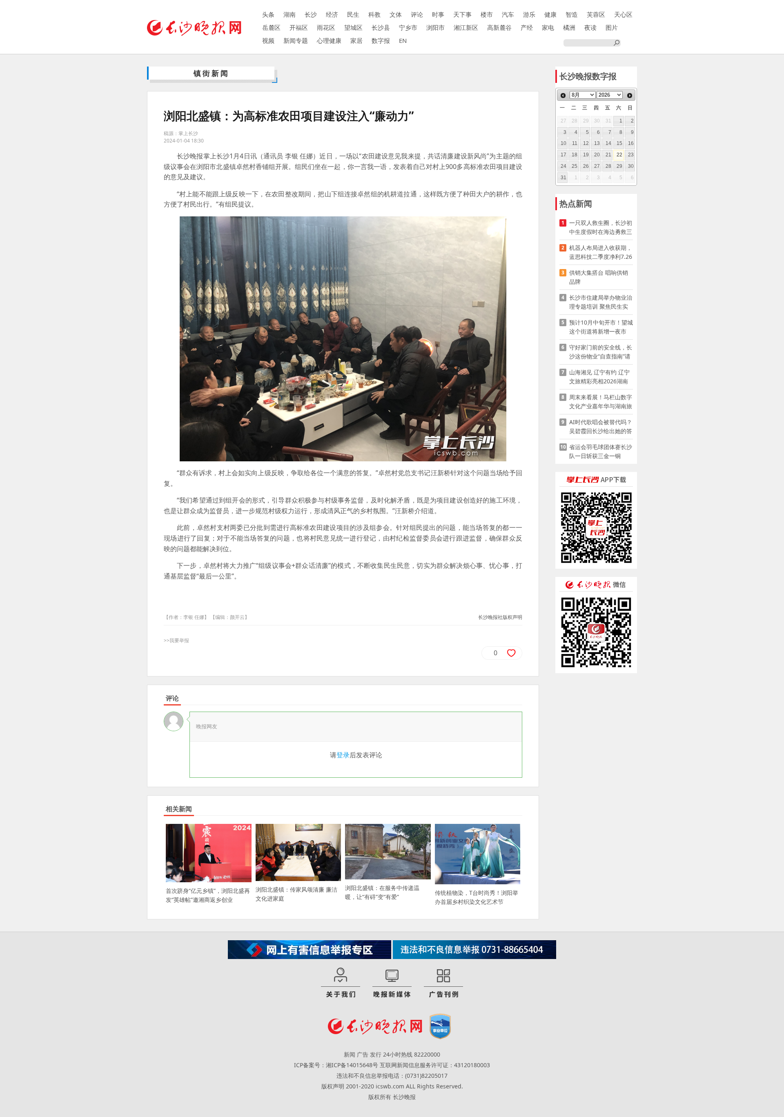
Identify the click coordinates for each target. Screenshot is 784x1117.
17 (563, 155)
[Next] (630, 95)
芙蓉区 (596, 14)
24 (563, 166)
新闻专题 (295, 40)
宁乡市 (408, 27)
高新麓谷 (499, 27)
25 (574, 166)
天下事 (462, 14)
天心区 (623, 14)
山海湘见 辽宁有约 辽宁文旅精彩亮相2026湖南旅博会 (599, 377)
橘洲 (569, 27)
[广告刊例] (443, 983)
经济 (332, 14)
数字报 (381, 40)
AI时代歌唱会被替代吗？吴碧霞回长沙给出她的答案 (600, 427)
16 (631, 143)
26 (586, 166)
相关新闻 (179, 808)
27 (597, 166)
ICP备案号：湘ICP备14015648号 (336, 1065)
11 (574, 143)
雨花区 (326, 27)
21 (608, 155)
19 (586, 155)
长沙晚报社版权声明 (500, 617)
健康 (550, 14)
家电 (548, 27)
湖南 (289, 14)
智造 (572, 14)
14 (608, 143)
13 (597, 143)
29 (619, 166)
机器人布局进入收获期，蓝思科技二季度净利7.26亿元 (600, 252)
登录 (343, 754)
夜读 (590, 27)
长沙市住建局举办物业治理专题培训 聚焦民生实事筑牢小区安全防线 (600, 302)
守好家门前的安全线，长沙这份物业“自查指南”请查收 (600, 352)
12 (586, 143)
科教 (374, 14)
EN (403, 40)
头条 (268, 14)
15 (619, 143)
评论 (417, 14)
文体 (396, 14)
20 (597, 155)
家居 (356, 40)
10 (563, 143)
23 (631, 155)
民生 (353, 14)
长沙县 (381, 27)
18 (574, 155)
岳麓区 (271, 27)
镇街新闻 (211, 73)
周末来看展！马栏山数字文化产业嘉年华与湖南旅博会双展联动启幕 (600, 402)
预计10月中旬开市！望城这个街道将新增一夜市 (601, 326)
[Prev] (563, 95)
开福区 (299, 27)
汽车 (508, 14)
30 (631, 166)
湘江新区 (466, 27)
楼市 (487, 14)
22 (619, 155)
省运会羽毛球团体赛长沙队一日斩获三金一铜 (600, 451)
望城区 (353, 27)
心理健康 (329, 40)
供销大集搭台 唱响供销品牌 (598, 277)
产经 (527, 27)
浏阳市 (435, 27)
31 (563, 177)
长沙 (311, 14)
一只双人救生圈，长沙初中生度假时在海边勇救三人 (600, 227)
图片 (612, 27)
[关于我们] (340, 983)
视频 (268, 40)
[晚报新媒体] (392, 983)
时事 (438, 14)
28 (608, 166)
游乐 (529, 14)
